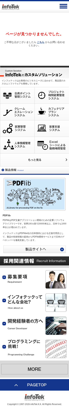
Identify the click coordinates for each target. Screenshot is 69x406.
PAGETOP (34, 385)
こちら (40, 42)
